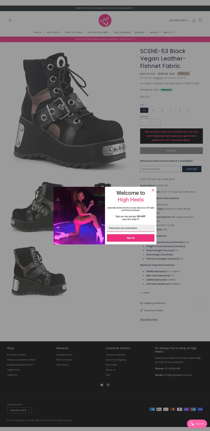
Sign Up (131, 238)
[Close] (153, 190)
